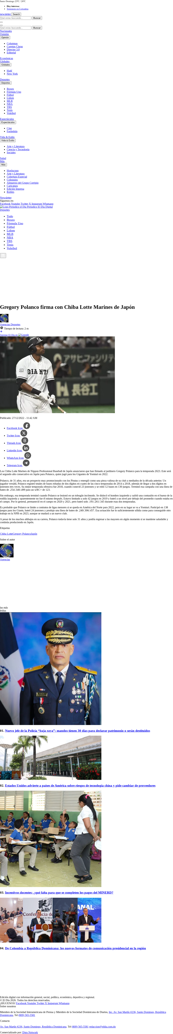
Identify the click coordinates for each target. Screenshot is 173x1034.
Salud (3, 158)
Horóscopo (13, 170)
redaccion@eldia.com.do (102, 1026)
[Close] (1, 25)
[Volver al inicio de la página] (3, 255)
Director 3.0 (13, 49)
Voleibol (11, 113)
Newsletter (5, 197)
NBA (10, 104)
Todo (10, 216)
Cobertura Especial (17, 176)
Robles (10, 191)
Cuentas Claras (15, 46)
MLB (10, 101)
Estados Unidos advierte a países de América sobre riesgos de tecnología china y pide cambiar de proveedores (80, 785)
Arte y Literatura (15, 146)
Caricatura (12, 185)
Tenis (10, 110)
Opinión (4, 34)
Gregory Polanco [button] (22, 533)
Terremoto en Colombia (17, 9)
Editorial (11, 52)
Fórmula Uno (14, 91)
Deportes (5, 79)
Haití (9, 70)
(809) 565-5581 (26, 1015)
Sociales (11, 152)
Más (2, 161)
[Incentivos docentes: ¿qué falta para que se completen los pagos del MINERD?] (86, 839)
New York (12, 73)
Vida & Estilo (7, 137)
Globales (4, 61)
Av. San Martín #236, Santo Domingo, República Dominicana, (33, 1026)
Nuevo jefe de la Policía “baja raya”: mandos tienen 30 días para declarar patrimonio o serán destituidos (77, 730)
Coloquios (12, 179)
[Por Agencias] (4, 321)
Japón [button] (34, 533)
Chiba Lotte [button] (6, 533)
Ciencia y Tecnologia (18, 149)
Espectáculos (7, 119)
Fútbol (10, 94)
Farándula (12, 131)
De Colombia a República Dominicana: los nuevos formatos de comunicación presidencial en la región (75, 948)
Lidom (10, 98)
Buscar (37, 18)
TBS (9, 107)
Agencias (5, 324)
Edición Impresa (15, 188)
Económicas (6, 58)
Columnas (12, 43)
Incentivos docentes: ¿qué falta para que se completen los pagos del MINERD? (59, 892)
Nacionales (6, 31)
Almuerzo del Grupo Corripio (23, 182)
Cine (9, 128)
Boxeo (10, 88)
